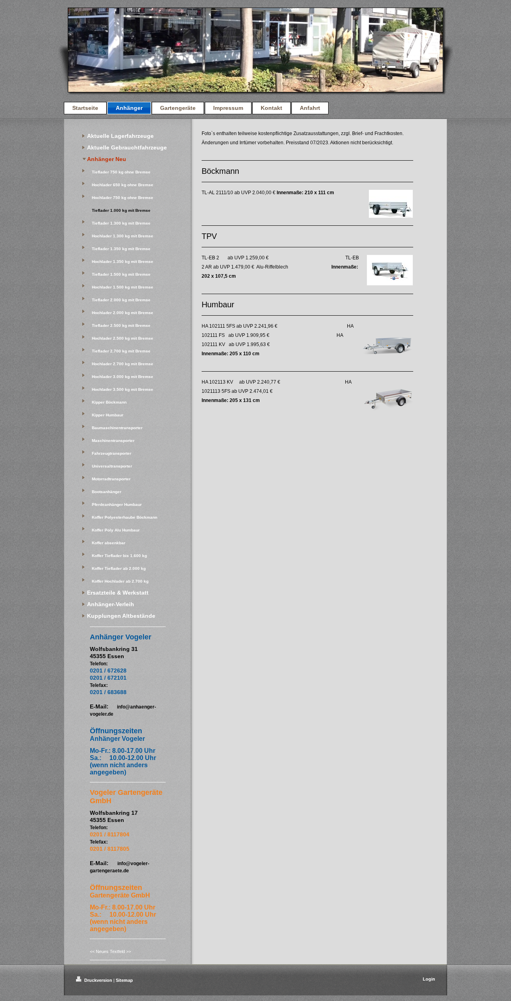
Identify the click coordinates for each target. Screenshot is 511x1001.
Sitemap (124, 980)
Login (429, 979)
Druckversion (98, 980)
